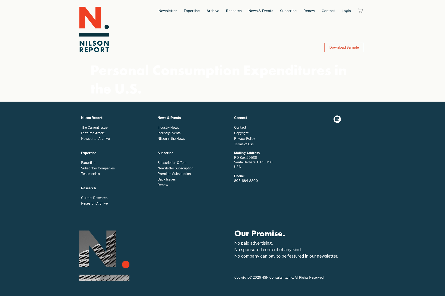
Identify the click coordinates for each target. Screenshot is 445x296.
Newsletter (168, 11)
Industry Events (169, 133)
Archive (213, 11)
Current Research (94, 198)
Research (234, 11)
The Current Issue (94, 127)
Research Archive (94, 203)
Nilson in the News (171, 138)
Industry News (168, 127)
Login (346, 11)
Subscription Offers (172, 163)
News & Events (260, 11)
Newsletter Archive (95, 138)
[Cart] (360, 10)
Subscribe (288, 11)
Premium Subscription (174, 174)
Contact (328, 11)
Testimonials (90, 174)
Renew (309, 11)
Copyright (241, 133)
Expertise (192, 11)
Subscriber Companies (98, 168)
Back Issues (167, 179)
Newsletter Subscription (175, 168)
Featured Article (93, 133)
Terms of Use (244, 144)
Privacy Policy (244, 138)
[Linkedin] (337, 119)
